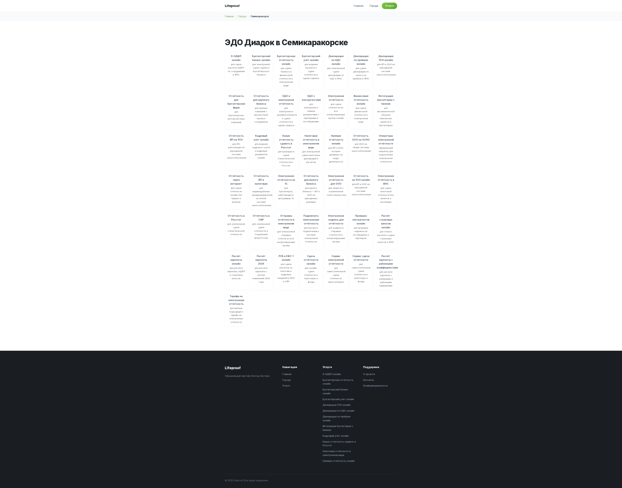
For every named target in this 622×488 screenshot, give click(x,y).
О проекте (369, 374)
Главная (358, 5)
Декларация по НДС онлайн (338, 410)
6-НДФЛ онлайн (332, 374)
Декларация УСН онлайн (337, 404)
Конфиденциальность (375, 385)
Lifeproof (232, 6)
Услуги (389, 5)
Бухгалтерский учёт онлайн (338, 399)
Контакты (368, 380)
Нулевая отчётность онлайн (339, 461)
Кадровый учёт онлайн (336, 435)
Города (374, 5)
